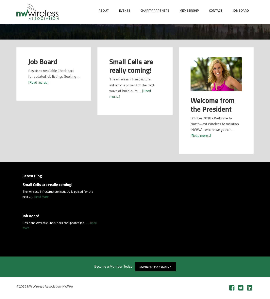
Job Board (42, 61)
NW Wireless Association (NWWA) (46, 12)
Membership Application (155, 266)
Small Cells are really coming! (131, 65)
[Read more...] (38, 82)
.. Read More (40, 196)
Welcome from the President (213, 104)
